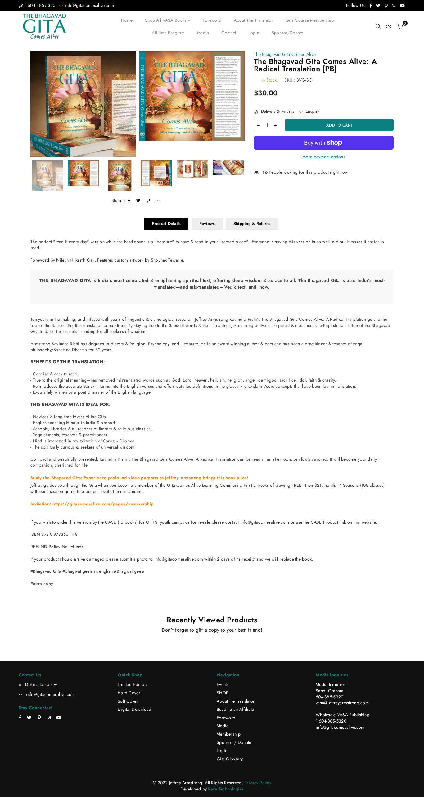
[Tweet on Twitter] (138, 201)
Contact (228, 32)
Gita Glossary (230, 759)
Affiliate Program (168, 32)
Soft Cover (128, 701)
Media (203, 32)
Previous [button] (32, 104)
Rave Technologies (226, 789)
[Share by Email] (158, 201)
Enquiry (311, 111)
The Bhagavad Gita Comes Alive (285, 54)
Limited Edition (132, 684)
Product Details (166, 223)
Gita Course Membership (310, 20)
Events (223, 684)
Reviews (207, 223)
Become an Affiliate (235, 709)
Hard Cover (129, 693)
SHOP (222, 693)
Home (127, 20)
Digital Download (134, 709)
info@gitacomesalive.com (89, 5)
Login (253, 32)
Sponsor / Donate (234, 742)
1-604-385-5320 (39, 5)
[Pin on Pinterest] (148, 201)
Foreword (212, 20)
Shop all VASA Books (166, 20)
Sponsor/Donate (287, 32)
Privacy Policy (257, 783)
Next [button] (239, 104)
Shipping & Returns (252, 223)
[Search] (378, 26)
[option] (83, 104)
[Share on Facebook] (129, 201)
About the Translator (253, 20)
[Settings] (388, 26)
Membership (229, 734)
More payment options (323, 157)
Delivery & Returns (276, 111)
